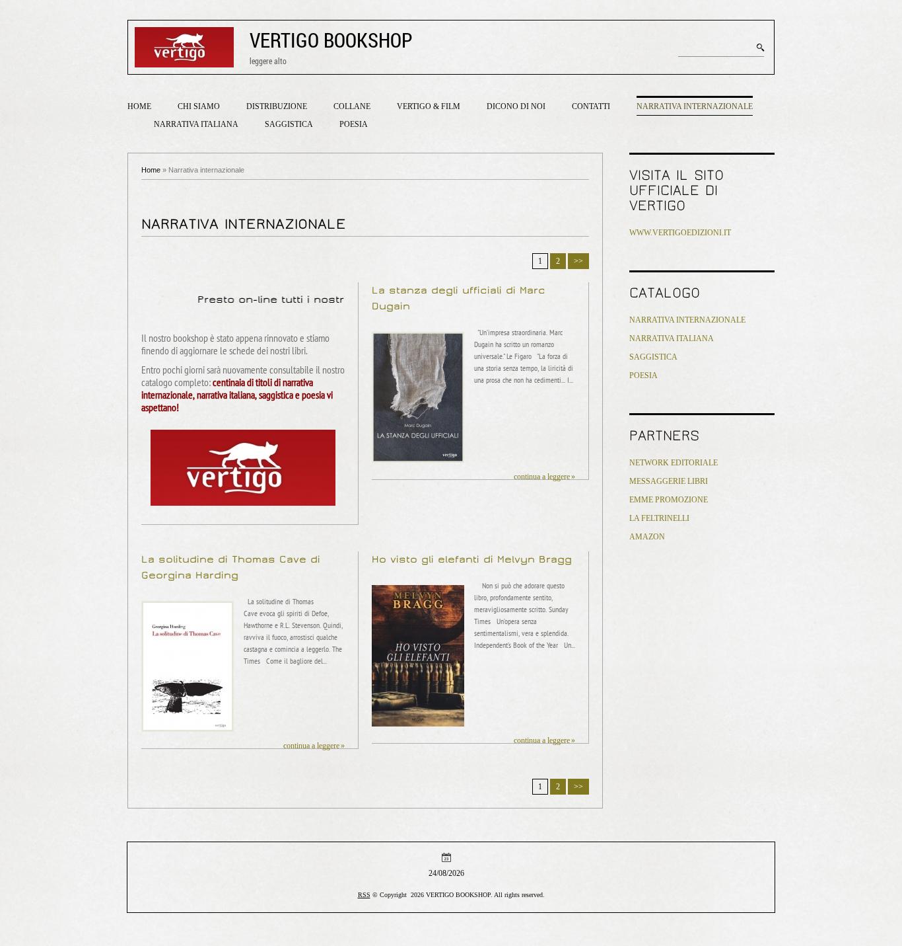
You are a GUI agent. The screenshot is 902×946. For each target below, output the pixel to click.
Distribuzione (276, 106)
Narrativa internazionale (695, 106)
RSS (364, 894)
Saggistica (289, 124)
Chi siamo (199, 106)
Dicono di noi (516, 106)
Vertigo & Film (428, 106)
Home (139, 106)
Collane (351, 106)
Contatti (591, 106)
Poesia (353, 124)
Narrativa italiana (196, 124)
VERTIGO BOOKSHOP (331, 40)
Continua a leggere (542, 477)
